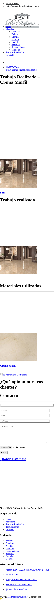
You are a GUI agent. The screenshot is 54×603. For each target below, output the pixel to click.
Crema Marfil (8, 365)
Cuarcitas (16, 31)
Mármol (15, 39)
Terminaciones (12, 527)
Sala (2, 192)
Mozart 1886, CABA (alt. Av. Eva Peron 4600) (27, 570)
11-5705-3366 (12, 3)
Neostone (16, 44)
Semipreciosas (18, 47)
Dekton (15, 34)
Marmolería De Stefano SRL (19, 584)
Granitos (15, 37)
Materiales (10, 29)
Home (8, 26)
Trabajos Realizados (15, 52)
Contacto (10, 55)
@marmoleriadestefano (16, 589)
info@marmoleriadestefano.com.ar (23, 6)
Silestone (16, 50)
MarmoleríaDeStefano (17, 597)
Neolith (15, 42)
